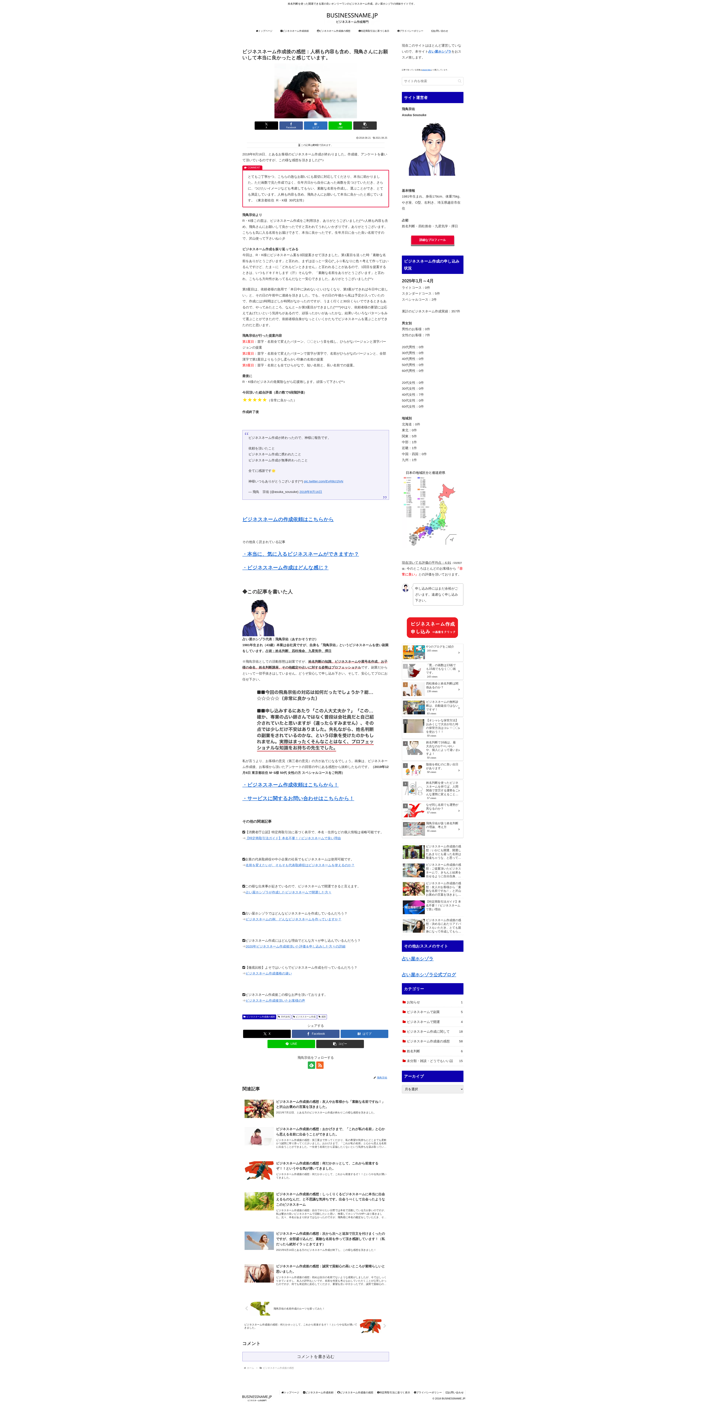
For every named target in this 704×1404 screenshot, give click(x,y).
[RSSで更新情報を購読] (320, 1065)
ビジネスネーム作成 (306, 1016)
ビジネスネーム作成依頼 (319, 1392)
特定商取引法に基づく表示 (394, 1392)
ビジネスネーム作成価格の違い (269, 973)
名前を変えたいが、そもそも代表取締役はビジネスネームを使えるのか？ (300, 865)
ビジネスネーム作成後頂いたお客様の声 (275, 1000)
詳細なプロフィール (432, 239)
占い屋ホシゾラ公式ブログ (429, 974)
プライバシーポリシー (429, 1392)
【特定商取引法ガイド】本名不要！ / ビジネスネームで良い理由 (293, 838)
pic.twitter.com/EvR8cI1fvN (323, 481)
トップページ (291, 1392)
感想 (323, 1016)
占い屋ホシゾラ (418, 958)
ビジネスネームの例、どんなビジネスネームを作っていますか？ (293, 919)
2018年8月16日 (310, 492)
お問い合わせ (456, 1392)
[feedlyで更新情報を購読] (311, 1065)
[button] (365, 125)
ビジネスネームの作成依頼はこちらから (288, 519)
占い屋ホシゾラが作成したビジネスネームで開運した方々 (288, 892)
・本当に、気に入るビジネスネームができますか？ (300, 554)
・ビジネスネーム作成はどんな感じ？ (285, 567)
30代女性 (285, 1016)
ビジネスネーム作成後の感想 (260, 1016)
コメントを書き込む (316, 1356)
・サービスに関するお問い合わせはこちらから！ (298, 798)
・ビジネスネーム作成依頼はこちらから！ (290, 785)
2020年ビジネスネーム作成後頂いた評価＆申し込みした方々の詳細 (295, 946)
